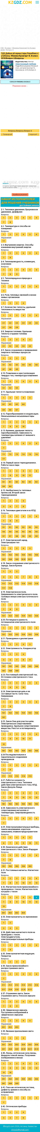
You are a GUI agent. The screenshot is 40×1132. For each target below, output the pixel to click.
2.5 (30, 323)
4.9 (17, 369)
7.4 (23, 454)
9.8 (17, 536)
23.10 (23, 1049)
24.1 (3, 1079)
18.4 (23, 804)
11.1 (3, 583)
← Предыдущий (6, 134)
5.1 (4, 388)
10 (23, 426)
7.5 (30, 454)
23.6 (36, 1044)
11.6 (36, 583)
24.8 (10, 1083)
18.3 (16, 804)
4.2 (10, 365)
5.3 (17, 388)
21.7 (3, 989)
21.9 (16, 989)
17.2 (10, 776)
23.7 (3, 1049)
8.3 (30, 482)
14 (10, 1072)
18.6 (36, 804)
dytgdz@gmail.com (20, 1130)
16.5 (29, 751)
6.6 (10, 410)
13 (4, 906)
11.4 (23, 583)
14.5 (29, 666)
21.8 (10, 989)
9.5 (17, 532)
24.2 (10, 1079)
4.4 (23, 365)
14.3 (16, 666)
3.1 (4, 346)
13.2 (10, 634)
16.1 (3, 751)
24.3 (16, 1079)
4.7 (4, 369)
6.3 (17, 404)
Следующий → (33, 134)
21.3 (16, 985)
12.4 (23, 616)
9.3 (30, 527)
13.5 (29, 634)
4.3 (17, 365)
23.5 (29, 1044)
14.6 (36, 666)
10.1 (3, 555)
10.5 (29, 555)
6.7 (17, 410)
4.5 (30, 365)
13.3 (16, 634)
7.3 (17, 454)
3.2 (10, 346)
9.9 (30, 536)
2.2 (10, 323)
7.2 (10, 454)
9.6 (30, 532)
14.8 (10, 671)
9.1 (4, 527)
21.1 (3, 985)
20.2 (10, 913)
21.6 (36, 985)
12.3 (16, 616)
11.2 (10, 583)
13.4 (23, 634)
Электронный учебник (25, 64)
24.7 (3, 1083)
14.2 (10, 666)
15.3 (16, 713)
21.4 (23, 985)
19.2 (10, 866)
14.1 (3, 666)
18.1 (3, 804)
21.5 (29, 985)
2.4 (23, 323)
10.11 (30, 559)
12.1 (3, 616)
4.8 (10, 369)
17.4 (23, 776)
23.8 (10, 1049)
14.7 (3, 671)
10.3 (16, 555)
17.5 (29, 776)
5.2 (10, 388)
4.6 (36, 365)
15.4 (23, 713)
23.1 (3, 1044)
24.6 (36, 1079)
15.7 (3, 717)
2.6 (36, 323)
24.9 (16, 1083)
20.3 (16, 913)
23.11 (30, 1049)
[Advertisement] (20, 26)
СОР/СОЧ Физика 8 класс (20, 82)
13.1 (3, 634)
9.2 (17, 527)
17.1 (3, 776)
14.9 (16, 671)
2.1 (4, 323)
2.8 (10, 327)
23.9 (16, 1049)
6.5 (4, 410)
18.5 (29, 804)
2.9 (17, 327)
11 (30, 475)
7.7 (4, 459)
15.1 (3, 713)
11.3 (16, 583)
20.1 (3, 913)
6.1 (4, 404)
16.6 (36, 751)
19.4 (23, 866)
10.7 (3, 559)
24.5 (29, 1079)
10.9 (16, 559)
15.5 (29, 713)
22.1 (3, 1027)
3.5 (30, 346)
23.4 (23, 1044)
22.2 (10, 1027)
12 (4, 744)
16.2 (10, 751)
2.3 (17, 323)
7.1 (4, 454)
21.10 (23, 989)
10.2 (10, 555)
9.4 (4, 532)
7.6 (36, 454)
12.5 (29, 616)
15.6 (36, 713)
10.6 (36, 555)
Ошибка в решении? (20, 195)
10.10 (23, 559)
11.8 (10, 588)
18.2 (10, 804)
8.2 (17, 482)
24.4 (23, 1079)
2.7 (4, 327)
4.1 (4, 365)
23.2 (10, 1044)
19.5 (29, 866)
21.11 (30, 989)
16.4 (23, 751)
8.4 (4, 486)
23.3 (16, 1044)
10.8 (10, 559)
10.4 (23, 555)
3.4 (23, 346)
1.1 (4, 241)
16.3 (16, 751)
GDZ (20, 2)
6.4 (23, 404)
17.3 (16, 776)
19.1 (3, 866)
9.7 (4, 536)
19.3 (16, 866)
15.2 (10, 713)
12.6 (36, 616)
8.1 (4, 482)
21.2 (10, 985)
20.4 (23, 913)
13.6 (36, 634)
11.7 (3, 588)
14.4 (23, 666)
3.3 (17, 346)
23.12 (36, 1049)
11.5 (29, 583)
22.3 (16, 1027)
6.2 (10, 404)
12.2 (10, 616)
